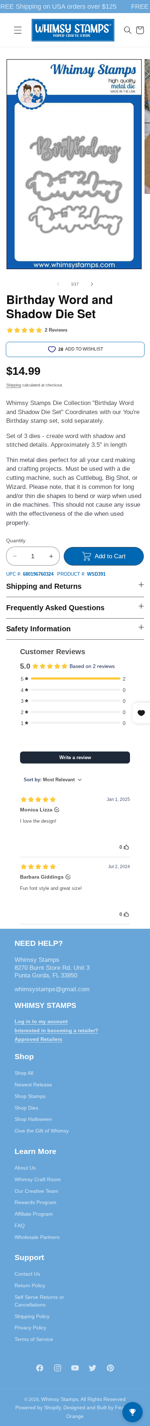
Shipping (13, 385)
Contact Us (27, 1274)
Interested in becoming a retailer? (56, 1030)
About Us (25, 1168)
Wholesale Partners (37, 1237)
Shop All (24, 1073)
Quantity (15, 540)
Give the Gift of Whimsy (42, 1131)
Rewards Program (35, 1202)
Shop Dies (26, 1108)
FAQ (20, 1225)
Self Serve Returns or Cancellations (39, 1301)
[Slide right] (92, 284)
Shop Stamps (30, 1096)
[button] (18, 30)
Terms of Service (34, 1339)
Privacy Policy (30, 1327)
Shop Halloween (33, 1119)
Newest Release (33, 1084)
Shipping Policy (32, 1316)
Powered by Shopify (38, 1407)
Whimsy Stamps (59, 1399)
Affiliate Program (34, 1214)
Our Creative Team (36, 1191)
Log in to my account (41, 1021)
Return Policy (30, 1285)
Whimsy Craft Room (38, 1179)
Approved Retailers (38, 1039)
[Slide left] (58, 284)
